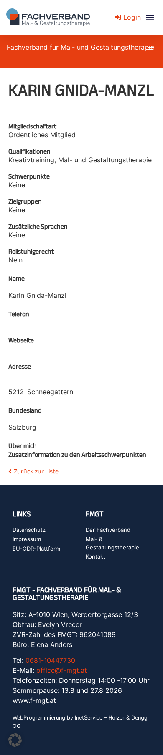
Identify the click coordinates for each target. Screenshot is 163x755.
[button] (150, 17)
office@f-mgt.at (61, 670)
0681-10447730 (50, 660)
